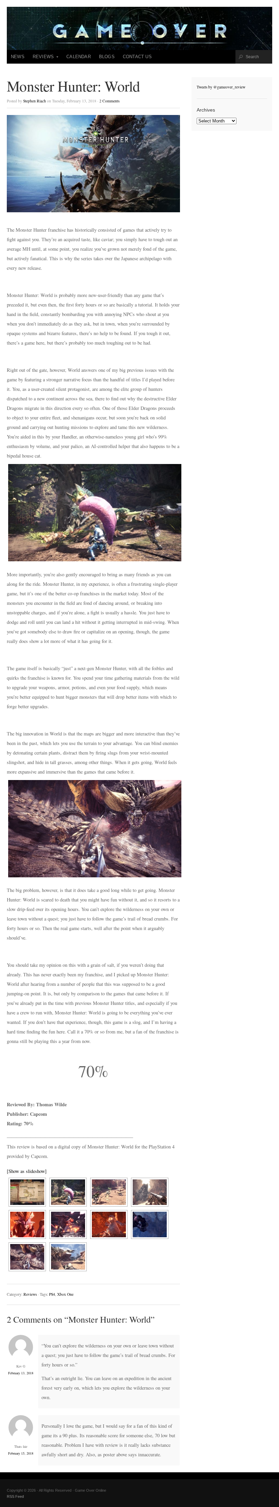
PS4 (52, 1294)
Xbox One (65, 1294)
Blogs (107, 56)
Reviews (41, 59)
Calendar (78, 56)
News (17, 56)
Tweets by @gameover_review (221, 86)
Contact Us (137, 56)
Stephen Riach (34, 100)
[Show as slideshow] (27, 1171)
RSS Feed (15, 1496)
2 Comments (109, 100)
